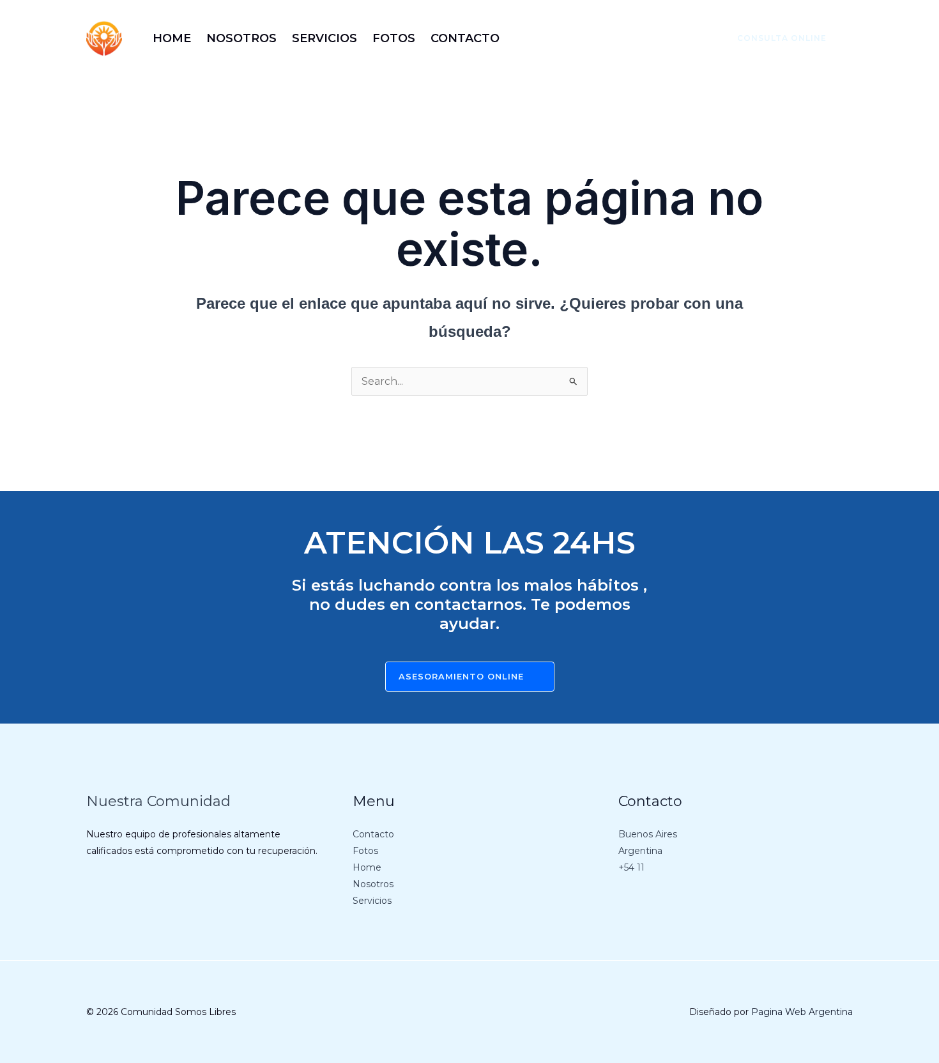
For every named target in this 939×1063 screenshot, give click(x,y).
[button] (774, 38)
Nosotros (373, 884)
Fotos (365, 851)
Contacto (373, 834)
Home (367, 867)
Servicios (372, 900)
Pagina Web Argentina (802, 1012)
